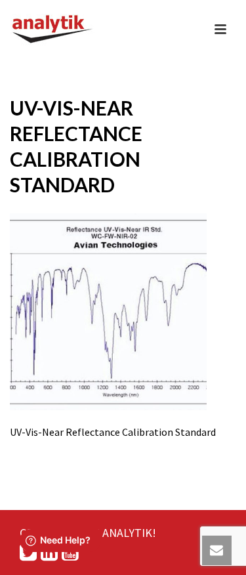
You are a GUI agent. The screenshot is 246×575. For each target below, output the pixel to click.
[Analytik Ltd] (52, 29)
